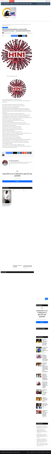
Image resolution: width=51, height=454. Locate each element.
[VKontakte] (28, 153)
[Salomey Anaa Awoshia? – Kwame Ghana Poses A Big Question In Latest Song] (39, 412)
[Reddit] (26, 153)
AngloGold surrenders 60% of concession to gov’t (45, 399)
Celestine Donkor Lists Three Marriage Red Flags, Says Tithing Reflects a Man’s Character (42, 435)
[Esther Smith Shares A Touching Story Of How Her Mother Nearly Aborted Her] (39, 341)
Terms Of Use (48, 452)
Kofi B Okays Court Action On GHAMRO (17, 266)
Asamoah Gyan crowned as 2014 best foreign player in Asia (45, 349)
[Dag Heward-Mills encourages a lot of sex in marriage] (39, 391)
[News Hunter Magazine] (8, 13)
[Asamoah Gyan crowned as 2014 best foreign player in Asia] (39, 349)
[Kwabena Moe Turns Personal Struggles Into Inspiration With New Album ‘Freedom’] (39, 383)
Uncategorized (7, 24)
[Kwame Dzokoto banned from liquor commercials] (27, 227)
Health (27, 3)
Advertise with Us (33, 452)
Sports (24, 3)
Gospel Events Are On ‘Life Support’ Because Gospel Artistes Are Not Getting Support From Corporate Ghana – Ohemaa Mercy (45, 367)
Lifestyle (30, 3)
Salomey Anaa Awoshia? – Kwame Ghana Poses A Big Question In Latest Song (44, 413)
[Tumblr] (21, 153)
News (5, 3)
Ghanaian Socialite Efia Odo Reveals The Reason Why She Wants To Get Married (45, 358)
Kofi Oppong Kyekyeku (14, 160)
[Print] (3, 155)
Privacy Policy (43, 452)
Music (21, 3)
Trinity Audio (12, 76)
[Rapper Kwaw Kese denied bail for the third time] (39, 406)
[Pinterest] (23, 153)
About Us (28, 452)
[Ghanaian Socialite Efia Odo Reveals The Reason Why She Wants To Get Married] (39, 356)
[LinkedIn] (24, 36)
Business (8, 3)
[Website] (9, 164)
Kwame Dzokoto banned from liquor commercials (27, 266)
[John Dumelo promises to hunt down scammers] (6, 196)
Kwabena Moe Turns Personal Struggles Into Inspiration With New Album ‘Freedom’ (45, 385)
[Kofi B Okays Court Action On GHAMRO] (17, 227)
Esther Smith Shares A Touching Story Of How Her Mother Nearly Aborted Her (45, 342)
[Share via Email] (26, 36)
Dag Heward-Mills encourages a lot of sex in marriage (44, 392)
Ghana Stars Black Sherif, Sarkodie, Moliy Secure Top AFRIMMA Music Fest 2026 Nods (45, 377)
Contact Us (38, 452)
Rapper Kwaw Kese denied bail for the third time (45, 405)
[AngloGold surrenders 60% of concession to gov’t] (39, 399)
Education (12, 3)
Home (2, 3)
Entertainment (16, 3)
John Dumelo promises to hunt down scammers (6, 205)
